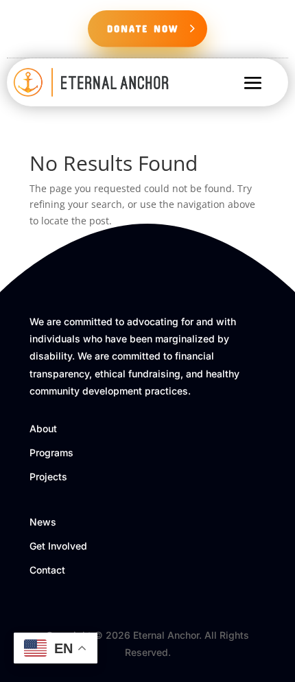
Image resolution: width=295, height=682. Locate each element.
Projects (48, 476)
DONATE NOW (142, 28)
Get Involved (58, 546)
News (43, 522)
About (43, 428)
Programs (51, 452)
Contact (47, 570)
